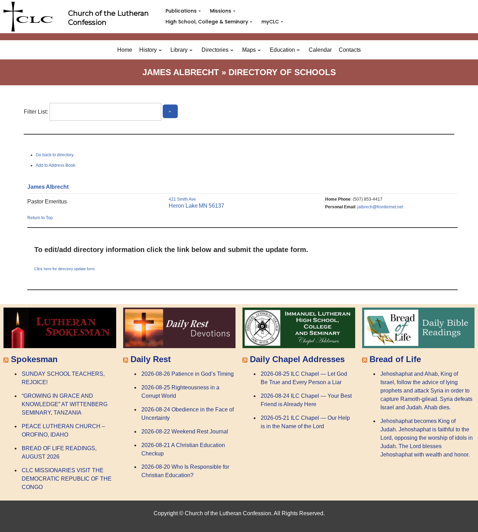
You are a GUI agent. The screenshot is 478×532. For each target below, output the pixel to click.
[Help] (170, 111)
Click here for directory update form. (65, 269)
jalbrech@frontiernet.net (380, 206)
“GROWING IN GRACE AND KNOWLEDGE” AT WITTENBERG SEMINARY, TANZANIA (64, 404)
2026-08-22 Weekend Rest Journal (184, 431)
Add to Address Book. (56, 165)
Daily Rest (151, 359)
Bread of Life (395, 359)
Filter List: (36, 112)
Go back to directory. (55, 154)
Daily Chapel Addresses (297, 359)
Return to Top (40, 217)
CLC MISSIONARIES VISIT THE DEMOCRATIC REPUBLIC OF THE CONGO (67, 478)
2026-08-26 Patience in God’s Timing (187, 374)
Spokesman (34, 359)
